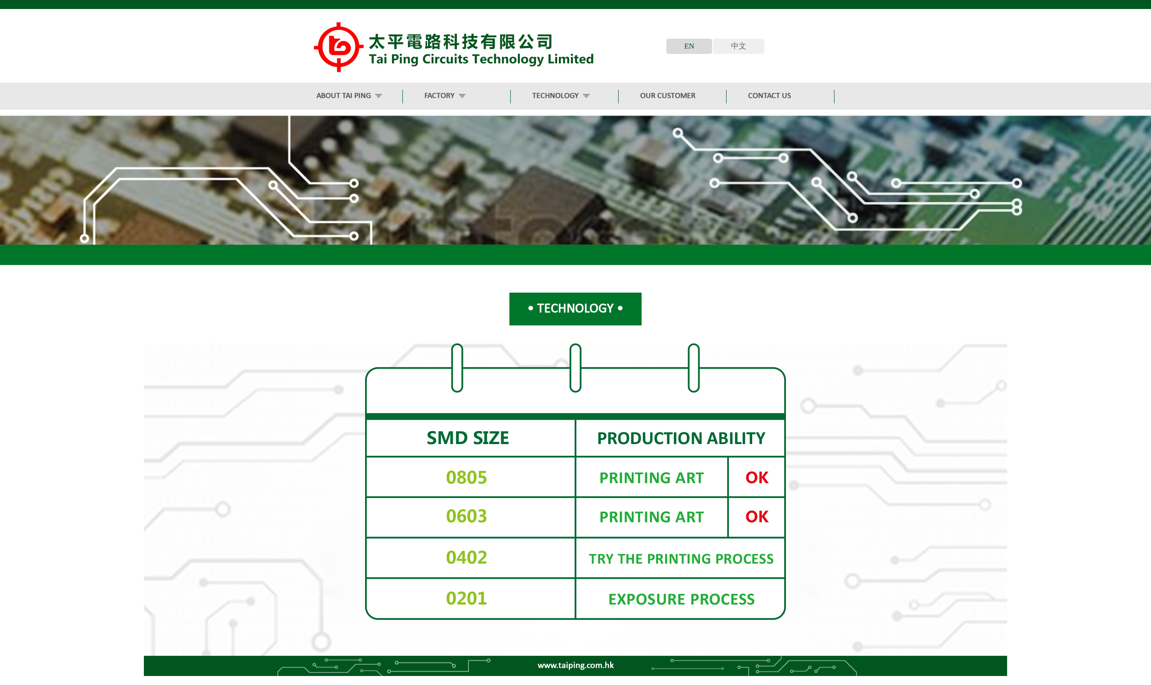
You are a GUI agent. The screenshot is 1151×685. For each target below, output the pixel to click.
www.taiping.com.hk (576, 665)
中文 (738, 46)
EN (689, 46)
